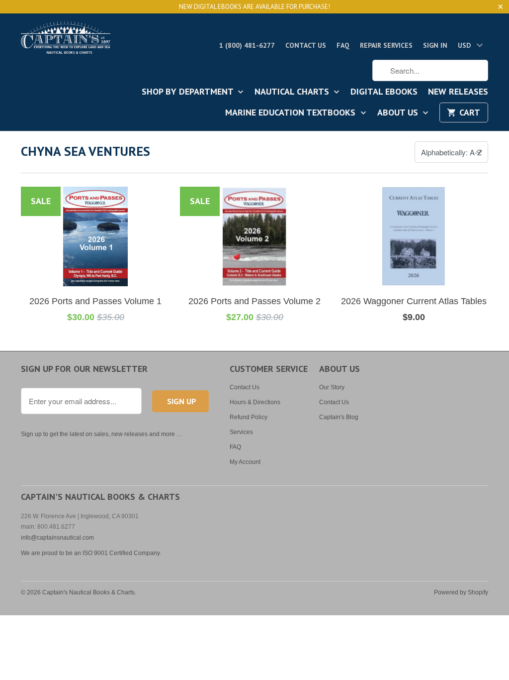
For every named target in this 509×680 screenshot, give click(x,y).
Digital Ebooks (384, 92)
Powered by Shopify (461, 592)
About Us (399, 113)
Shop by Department (189, 92)
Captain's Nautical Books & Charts (88, 592)
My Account (245, 461)
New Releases (458, 92)
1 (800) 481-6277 (247, 45)
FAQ (343, 45)
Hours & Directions (255, 402)
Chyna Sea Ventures (85, 151)
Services (241, 432)
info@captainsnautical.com (57, 537)
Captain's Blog (338, 417)
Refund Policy (248, 417)
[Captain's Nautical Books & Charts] (65, 40)
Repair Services (386, 45)
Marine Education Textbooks (291, 113)
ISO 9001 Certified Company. (122, 553)
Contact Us (305, 45)
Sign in (435, 45)
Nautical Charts (293, 92)
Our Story (331, 387)
